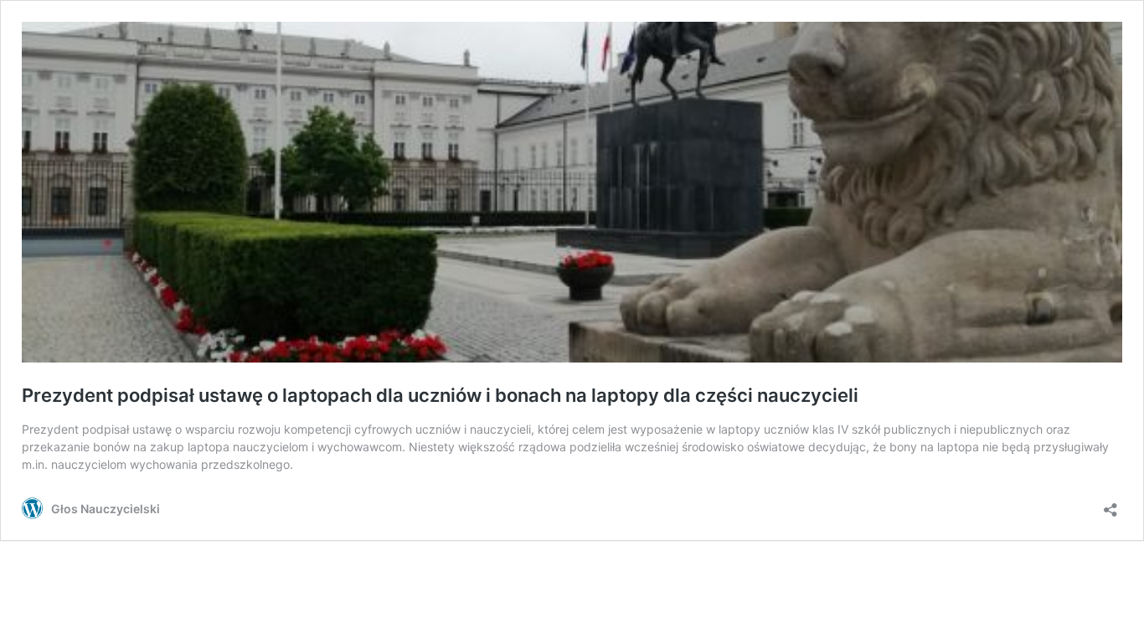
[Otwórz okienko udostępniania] (1110, 504)
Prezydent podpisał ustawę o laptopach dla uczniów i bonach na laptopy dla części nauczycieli (440, 395)
